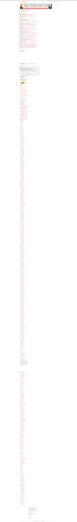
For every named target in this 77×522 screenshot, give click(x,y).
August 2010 (21, 331)
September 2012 (22, 305)
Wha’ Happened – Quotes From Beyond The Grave (29, 35)
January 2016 (21, 263)
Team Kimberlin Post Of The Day (26, 31)
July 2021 (21, 194)
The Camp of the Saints (22, 353)
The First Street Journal (22, 355)
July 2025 (21, 144)
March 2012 (21, 311)
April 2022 (21, 185)
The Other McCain (23, 2)
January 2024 (21, 163)
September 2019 (22, 217)
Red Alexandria (21, 460)
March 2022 (21, 186)
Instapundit (21, 127)
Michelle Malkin (21, 128)
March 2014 (21, 286)
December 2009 (22, 339)
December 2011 (22, 314)
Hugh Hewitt (21, 126)
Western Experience (22, 500)
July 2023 (21, 169)
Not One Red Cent (22, 452)
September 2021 (22, 192)
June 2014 (21, 283)
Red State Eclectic (22, 461)
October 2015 (21, 266)
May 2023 (21, 171)
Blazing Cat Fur (22, 410)
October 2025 (21, 141)
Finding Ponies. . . (22, 431)
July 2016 (21, 257)
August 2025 (21, 143)
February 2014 (21, 287)
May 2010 (21, 334)
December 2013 (22, 289)
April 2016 (21, 260)
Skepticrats (21, 476)
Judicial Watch (21, 438)
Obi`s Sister (21, 392)
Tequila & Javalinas (22, 481)
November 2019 (22, 215)
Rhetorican (21, 394)
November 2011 (22, 315)
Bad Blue (21, 409)
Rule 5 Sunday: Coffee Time (23, 91)
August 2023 (21, 168)
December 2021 (22, 189)
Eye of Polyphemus (22, 430)
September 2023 (22, 167)
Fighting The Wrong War (26, 20)
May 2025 (21, 146)
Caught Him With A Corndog (23, 414)
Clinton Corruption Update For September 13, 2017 (28, 24)
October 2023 (21, 166)
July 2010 (21, 332)
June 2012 (21, 308)
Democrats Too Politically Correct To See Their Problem (28, 28)
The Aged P (21, 482)
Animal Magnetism (22, 345)
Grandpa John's (22, 433)
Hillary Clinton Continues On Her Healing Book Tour (27, 14)
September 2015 (22, 267)
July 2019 (21, 219)
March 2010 (21, 336)
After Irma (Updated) (21, 27)
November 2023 (22, 165)
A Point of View (21, 406)
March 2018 (21, 236)
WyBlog (21, 502)
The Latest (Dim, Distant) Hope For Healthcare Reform (29, 46)
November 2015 (22, 265)
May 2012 (21, 309)
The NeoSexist (21, 486)
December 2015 (22, 264)
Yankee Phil (21, 503)
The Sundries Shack (22, 398)
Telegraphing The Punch (26, 38)
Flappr (21, 348)
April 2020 (21, 210)
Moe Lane (21, 390)
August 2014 (21, 281)
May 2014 (21, 284)
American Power (22, 374)
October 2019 (21, 216)
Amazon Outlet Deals (21, 51)
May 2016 (21, 259)
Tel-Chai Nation (21, 480)
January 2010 (21, 338)
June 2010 (21, 333)
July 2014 (21, 282)
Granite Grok (21, 434)
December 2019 (22, 214)
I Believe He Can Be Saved (25, 29)
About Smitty (56, 1)
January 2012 (21, 313)
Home (46, 1)
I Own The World (22, 388)
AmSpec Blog (21, 408)
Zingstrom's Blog (22, 504)
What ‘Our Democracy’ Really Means (24, 94)
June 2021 (21, 195)
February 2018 (21, 237)
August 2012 (21, 306)
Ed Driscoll (21, 122)
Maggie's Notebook (22, 349)
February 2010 (21, 337)
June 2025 (21, 145)
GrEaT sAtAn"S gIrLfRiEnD (23, 435)
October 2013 (21, 291)
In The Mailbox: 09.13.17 (24, 9)
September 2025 (22, 142)
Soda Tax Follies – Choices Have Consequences (27, 39)
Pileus (21, 455)
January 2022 (21, 188)
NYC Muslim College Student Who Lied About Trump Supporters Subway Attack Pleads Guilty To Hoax (28, 45)
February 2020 (21, 212)
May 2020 (21, 209)
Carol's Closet (21, 412)
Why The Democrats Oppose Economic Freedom (29, 22)
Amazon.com (26, 364)
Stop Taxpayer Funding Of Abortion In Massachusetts (29, 26)
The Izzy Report (22, 484)
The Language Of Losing (25, 47)
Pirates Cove (21, 350)
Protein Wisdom (22, 393)
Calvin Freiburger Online (22, 411)
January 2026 (21, 138)
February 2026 (21, 137)
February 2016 (21, 262)
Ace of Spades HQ (22, 121)
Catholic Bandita (22, 413)
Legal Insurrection (22, 389)
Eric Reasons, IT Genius (22, 429)
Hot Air (21, 125)
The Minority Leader (22, 485)
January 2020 (21, 213)
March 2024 (21, 161)
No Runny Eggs (22, 391)
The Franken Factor (24, 36)
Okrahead (21, 453)
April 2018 (21, 235)
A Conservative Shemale (22, 405)
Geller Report (21, 124)
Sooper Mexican (22, 478)
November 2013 (22, 290)
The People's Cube (22, 397)
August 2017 (21, 243)
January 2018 (21, 238)
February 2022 (21, 187)
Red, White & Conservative (23, 462)
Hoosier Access (22, 436)
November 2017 (22, 240)
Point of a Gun (21, 457)
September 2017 (22, 242)
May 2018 (21, 234)
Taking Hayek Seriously (22, 479)
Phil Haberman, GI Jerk (26, 42)
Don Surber (21, 346)
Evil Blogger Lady (22, 347)
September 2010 (22, 330)
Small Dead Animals (22, 395)
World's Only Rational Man (23, 501)
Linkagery (24, 63)
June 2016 (21, 258)
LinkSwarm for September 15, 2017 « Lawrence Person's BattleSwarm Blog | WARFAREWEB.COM (28, 69)
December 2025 (22, 139)
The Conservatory (22, 396)
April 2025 (21, 147)
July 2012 (21, 307)
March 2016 (21, 261)
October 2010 (21, 329)
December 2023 (22, 164)
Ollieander (21, 454)
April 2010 (21, 335)
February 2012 (21, 312)
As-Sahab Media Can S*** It (27, 40)
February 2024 (21, 162)
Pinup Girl (21, 456)
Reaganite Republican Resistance (23, 459)
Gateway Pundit (22, 123)
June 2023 (21, 170)
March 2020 (21, 211)
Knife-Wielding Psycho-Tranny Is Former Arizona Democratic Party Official (23, 114)
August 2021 (21, 193)
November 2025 (22, 140)
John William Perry (22, 437)
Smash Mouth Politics (22, 477)
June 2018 (21, 233)
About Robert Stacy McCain (51, 1)
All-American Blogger (22, 373)
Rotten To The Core (22, 352)
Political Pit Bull (21, 458)
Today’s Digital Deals (21, 50)
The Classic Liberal (22, 483)
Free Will (21, 432)
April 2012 (21, 310)
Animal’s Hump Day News (27, 23)
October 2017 (21, 241)
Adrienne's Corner (22, 407)
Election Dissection (22, 428)
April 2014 (21, 285)
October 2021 (21, 191)
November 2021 (22, 190)
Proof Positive (21, 351)
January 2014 (21, 288)
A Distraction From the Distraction (23, 90)
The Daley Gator (22, 354)
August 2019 (21, 218)
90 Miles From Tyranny (22, 404)
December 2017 (22, 239)
